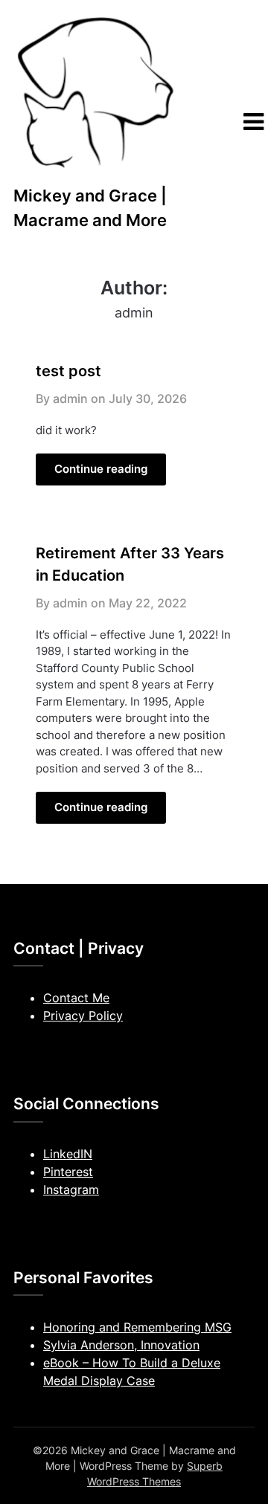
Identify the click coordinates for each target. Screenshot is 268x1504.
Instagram (71, 1189)
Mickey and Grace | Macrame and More (90, 208)
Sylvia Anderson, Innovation (121, 1344)
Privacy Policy (83, 1015)
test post (68, 371)
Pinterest (68, 1171)
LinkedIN (67, 1153)
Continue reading (100, 469)
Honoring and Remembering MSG (137, 1327)
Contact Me (76, 997)
